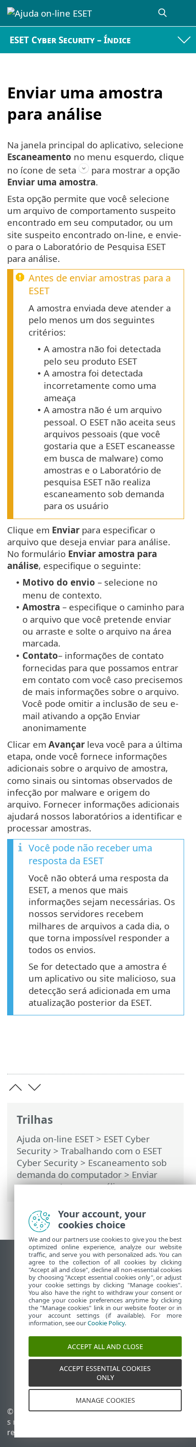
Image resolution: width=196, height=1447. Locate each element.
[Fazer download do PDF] (148, 1052)
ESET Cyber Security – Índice (70, 40)
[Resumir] (172, 1052)
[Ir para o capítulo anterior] (15, 1087)
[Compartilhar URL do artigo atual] (123, 1052)
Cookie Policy (106, 1332)
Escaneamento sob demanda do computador (92, 1168)
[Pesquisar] (163, 13)
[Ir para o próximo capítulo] (34, 1087)
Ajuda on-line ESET (55, 1139)
